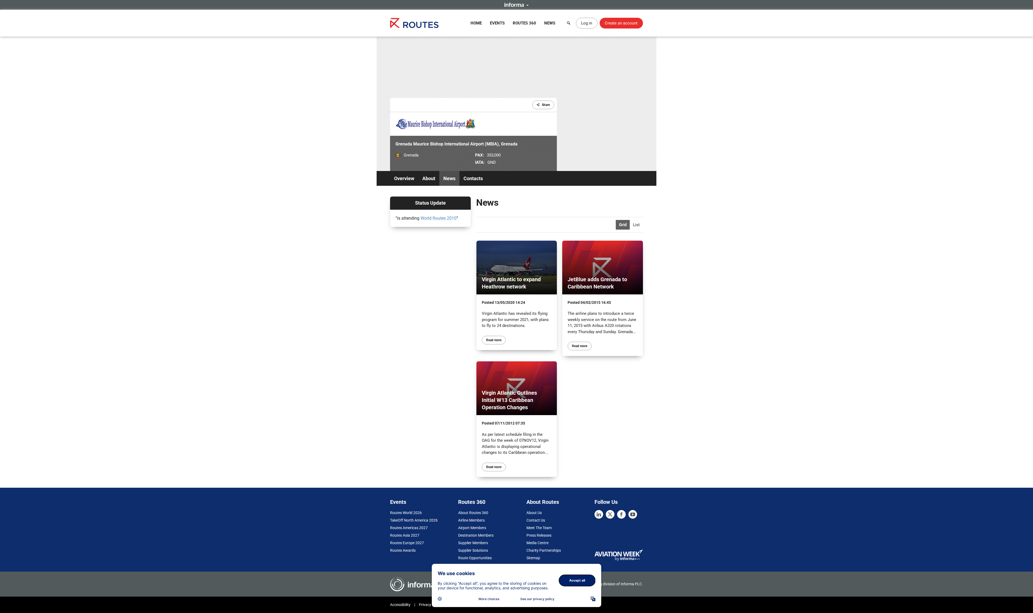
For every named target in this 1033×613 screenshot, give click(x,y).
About (428, 178)
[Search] (568, 23)
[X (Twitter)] (610, 514)
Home (476, 23)
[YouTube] (632, 514)
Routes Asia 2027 (404, 535)
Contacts (473, 178)
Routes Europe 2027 (407, 543)
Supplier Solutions (473, 550)
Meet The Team (539, 528)
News (549, 23)
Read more (493, 340)
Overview (404, 178)
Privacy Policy (430, 605)
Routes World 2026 (406, 513)
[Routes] (414, 23)
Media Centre (537, 543)
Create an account (621, 23)
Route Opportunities (475, 558)
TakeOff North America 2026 (414, 520)
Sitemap (533, 558)
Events (497, 23)
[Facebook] (621, 514)
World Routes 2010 (438, 218)
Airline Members (471, 520)
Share (546, 105)
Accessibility (400, 605)
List (636, 224)
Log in (586, 23)
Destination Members (476, 535)
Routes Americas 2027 (409, 528)
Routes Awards (403, 550)
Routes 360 (524, 23)
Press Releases (538, 535)
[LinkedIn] (599, 514)
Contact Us (535, 520)
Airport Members (472, 528)
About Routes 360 (473, 513)
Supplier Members (473, 543)
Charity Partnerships (543, 550)
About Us (534, 513)
